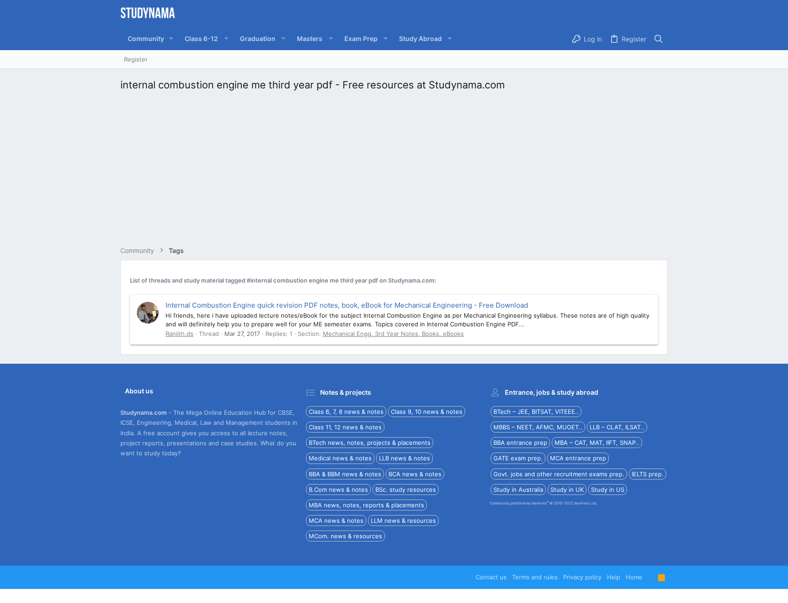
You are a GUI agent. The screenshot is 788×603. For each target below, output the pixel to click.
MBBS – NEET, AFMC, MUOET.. (537, 427)
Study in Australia (518, 489)
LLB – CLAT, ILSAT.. (617, 427)
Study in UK (567, 489)
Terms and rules (535, 577)
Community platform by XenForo (543, 503)
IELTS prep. (648, 474)
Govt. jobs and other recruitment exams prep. (558, 474)
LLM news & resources (403, 520)
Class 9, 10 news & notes (426, 411)
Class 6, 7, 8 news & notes (346, 411)
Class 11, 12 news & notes (345, 427)
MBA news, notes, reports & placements (366, 505)
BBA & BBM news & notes (345, 474)
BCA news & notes (415, 474)
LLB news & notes (404, 458)
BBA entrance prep (520, 442)
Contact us (491, 577)
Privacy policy (582, 577)
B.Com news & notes (338, 489)
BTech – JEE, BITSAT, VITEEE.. (536, 411)
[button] (171, 38)
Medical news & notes (340, 458)
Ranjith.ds (179, 333)
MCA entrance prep (578, 458)
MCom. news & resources (345, 536)
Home (634, 577)
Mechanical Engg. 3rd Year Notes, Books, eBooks (393, 333)
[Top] (650, 577)
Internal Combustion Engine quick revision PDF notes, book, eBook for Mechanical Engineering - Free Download (347, 305)
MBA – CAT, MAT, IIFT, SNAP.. (597, 442)
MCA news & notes (336, 520)
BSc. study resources (405, 489)
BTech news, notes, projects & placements (369, 442)
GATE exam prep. (518, 458)
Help (613, 577)
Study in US (607, 489)
